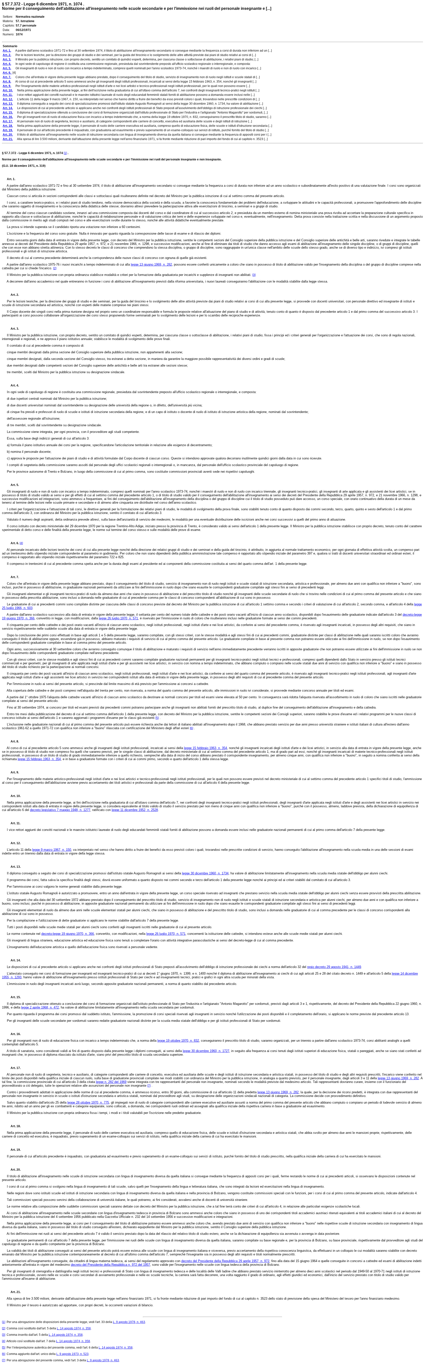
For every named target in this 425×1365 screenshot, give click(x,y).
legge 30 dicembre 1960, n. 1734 (205, 873)
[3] (254, 275)
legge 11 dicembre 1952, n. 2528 (135, 810)
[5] (157, 718)
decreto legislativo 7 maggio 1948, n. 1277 (60, 810)
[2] (54, 268)
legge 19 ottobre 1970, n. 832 (178, 1040)
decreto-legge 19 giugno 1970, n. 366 (67, 934)
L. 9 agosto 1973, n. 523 (72, 1354)
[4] (21, 543)
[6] (191, 728)
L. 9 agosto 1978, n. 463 (129, 1322)
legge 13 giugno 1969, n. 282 (151, 264)
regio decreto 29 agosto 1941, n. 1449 (334, 967)
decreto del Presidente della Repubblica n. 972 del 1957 (110, 1264)
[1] (65, 153)
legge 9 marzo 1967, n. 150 (51, 850)
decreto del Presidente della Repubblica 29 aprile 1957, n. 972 (225, 1261)
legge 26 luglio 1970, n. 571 (118, 618)
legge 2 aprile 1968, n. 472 (40, 1007)
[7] (149, 1085)
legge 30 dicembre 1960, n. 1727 (206, 1051)
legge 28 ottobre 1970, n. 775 (88, 1102)
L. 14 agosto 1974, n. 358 (74, 1328)
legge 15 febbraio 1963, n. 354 (205, 748)
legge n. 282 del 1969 (111, 1082)
